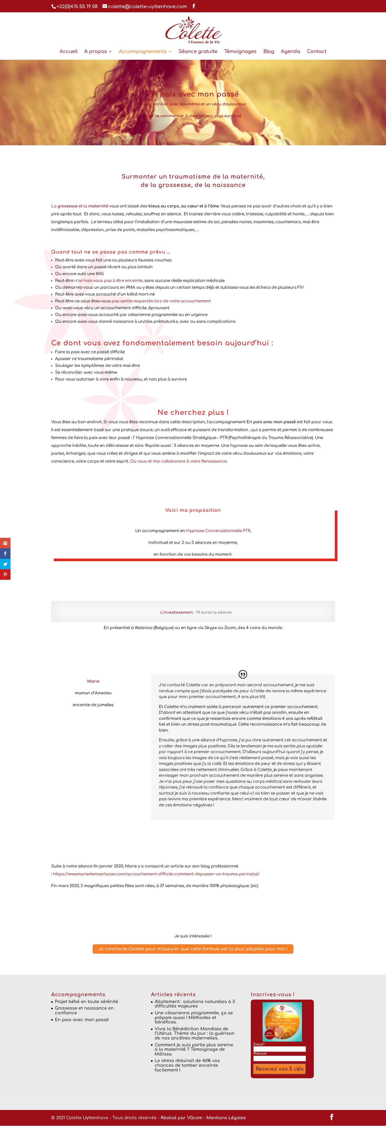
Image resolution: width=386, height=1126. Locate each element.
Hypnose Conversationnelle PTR (218, 531)
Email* (259, 1044)
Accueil (68, 52)
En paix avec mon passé (82, 1019)
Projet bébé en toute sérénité (86, 1001)
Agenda (290, 52)
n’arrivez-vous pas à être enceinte (109, 280)
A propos (95, 52)
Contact (316, 52)
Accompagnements (142, 52)
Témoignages (240, 52)
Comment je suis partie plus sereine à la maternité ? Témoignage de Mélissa (194, 1050)
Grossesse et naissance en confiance (84, 1010)
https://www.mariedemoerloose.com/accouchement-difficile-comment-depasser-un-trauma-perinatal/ (156, 874)
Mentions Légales (226, 1118)
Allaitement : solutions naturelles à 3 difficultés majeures (195, 1004)
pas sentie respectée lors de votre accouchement (161, 301)
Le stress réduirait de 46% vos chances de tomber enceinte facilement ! (187, 1065)
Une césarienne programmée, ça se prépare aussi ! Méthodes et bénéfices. (194, 1018)
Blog (268, 52)
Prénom (260, 1053)
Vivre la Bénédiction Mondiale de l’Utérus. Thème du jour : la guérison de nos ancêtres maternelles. (194, 1034)
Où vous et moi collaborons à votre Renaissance (178, 461)
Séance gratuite (198, 52)
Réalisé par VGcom (181, 1118)
